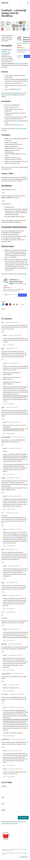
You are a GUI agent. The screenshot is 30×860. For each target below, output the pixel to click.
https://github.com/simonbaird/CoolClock (13, 429)
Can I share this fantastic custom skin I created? (15, 236)
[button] (28, 3)
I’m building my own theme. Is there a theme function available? (13, 240)
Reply (2, 332)
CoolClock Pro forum (17, 124)
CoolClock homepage (16, 93)
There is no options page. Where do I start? (13, 231)
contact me (8, 167)
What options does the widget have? (12, 232)
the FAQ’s (18, 63)
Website (3, 810)
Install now (13, 189)
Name (3, 797)
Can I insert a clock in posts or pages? (12, 238)
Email (3, 803)
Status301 (4, 3)
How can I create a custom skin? (11, 234)
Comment (4, 786)
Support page (23, 274)
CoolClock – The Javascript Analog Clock (6, 52)
